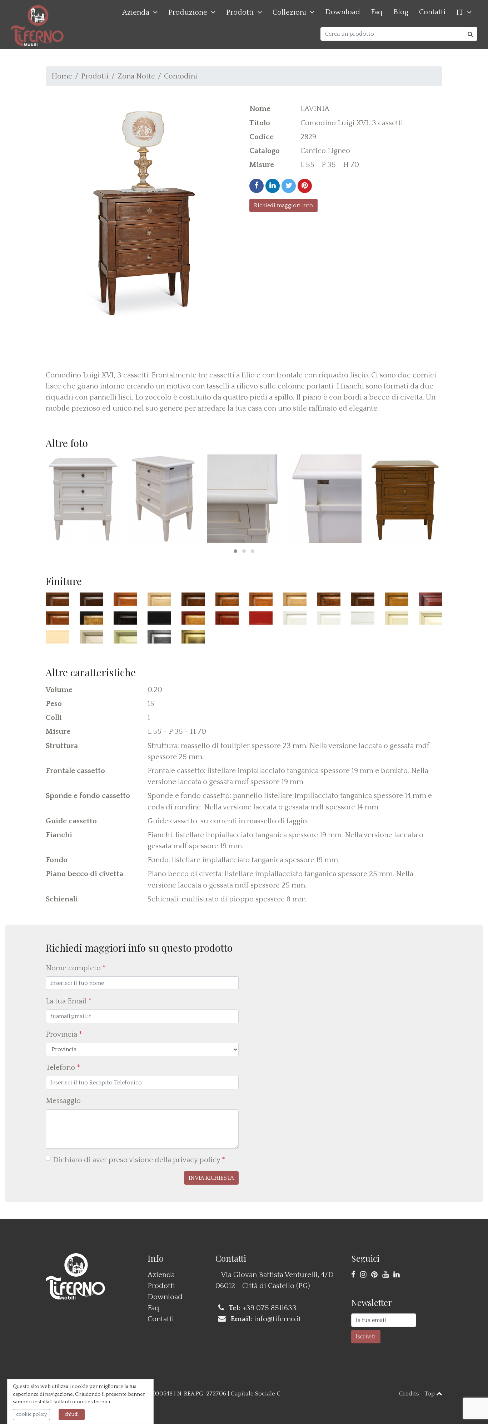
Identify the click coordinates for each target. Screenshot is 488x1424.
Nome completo (76, 968)
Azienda (135, 12)
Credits (409, 1393)
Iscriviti (366, 1336)
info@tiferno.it (277, 1319)
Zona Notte (136, 76)
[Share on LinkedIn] (272, 186)
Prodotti (240, 12)
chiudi (72, 1414)
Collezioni (289, 12)
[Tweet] (289, 186)
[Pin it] (305, 186)
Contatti (432, 12)
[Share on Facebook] (256, 186)
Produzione (187, 12)
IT (459, 12)
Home (61, 76)
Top (430, 1393)
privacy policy (196, 1160)
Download (342, 12)
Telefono (63, 1067)
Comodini (180, 76)
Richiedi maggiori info (283, 205)
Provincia (64, 1034)
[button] (235, 551)
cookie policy (31, 1414)
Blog (400, 12)
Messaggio (63, 1101)
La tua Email (68, 1001)
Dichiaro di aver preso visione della (139, 1160)
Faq (377, 12)
